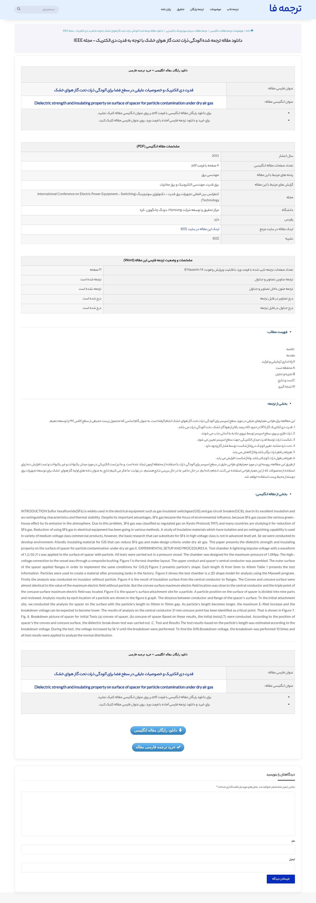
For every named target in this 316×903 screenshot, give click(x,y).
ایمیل (292, 859)
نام (293, 841)
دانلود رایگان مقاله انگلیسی (155, 730)
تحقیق (180, 9)
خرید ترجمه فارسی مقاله (155, 746)
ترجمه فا (234, 9)
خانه (248, 31)
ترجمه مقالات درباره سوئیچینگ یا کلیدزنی (186, 31)
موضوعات (215, 9)
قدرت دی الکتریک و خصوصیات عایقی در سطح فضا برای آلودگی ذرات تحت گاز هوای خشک (123, 90)
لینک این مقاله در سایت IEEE (200, 229)
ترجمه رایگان (197, 9)
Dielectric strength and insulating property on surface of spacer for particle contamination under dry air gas (123, 104)
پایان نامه (166, 9)
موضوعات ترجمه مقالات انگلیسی (226, 31)
